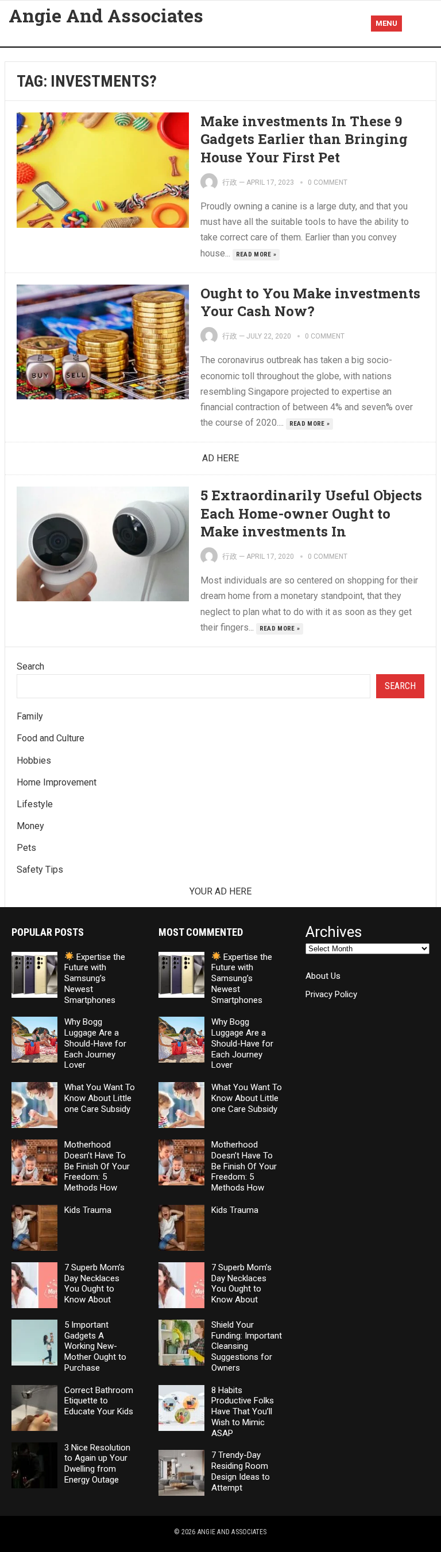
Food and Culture (50, 738)
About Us (323, 976)
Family (30, 716)
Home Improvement (56, 782)
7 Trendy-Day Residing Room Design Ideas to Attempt (240, 1471)
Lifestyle (35, 804)
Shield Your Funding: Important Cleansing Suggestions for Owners (246, 1346)
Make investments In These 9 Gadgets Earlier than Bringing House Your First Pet (304, 139)
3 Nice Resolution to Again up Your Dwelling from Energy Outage (97, 1463)
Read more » (256, 254)
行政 (229, 182)
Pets (26, 847)
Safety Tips (40, 869)
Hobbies (34, 760)
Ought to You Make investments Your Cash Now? (310, 302)
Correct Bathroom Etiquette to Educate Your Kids (98, 1401)
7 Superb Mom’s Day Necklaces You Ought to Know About (94, 1283)
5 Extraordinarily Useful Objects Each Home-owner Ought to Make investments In (311, 513)
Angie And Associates (106, 15)
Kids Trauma (87, 1210)
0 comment (327, 182)
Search (30, 666)
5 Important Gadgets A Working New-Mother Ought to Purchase (95, 1346)
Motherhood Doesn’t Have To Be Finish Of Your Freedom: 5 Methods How (97, 1166)
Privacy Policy (331, 994)
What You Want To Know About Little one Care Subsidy (99, 1098)
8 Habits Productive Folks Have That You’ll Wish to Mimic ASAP (242, 1411)
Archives (333, 932)
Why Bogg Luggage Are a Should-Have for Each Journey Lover (95, 1043)
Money (30, 825)
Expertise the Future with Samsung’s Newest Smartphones (94, 978)
